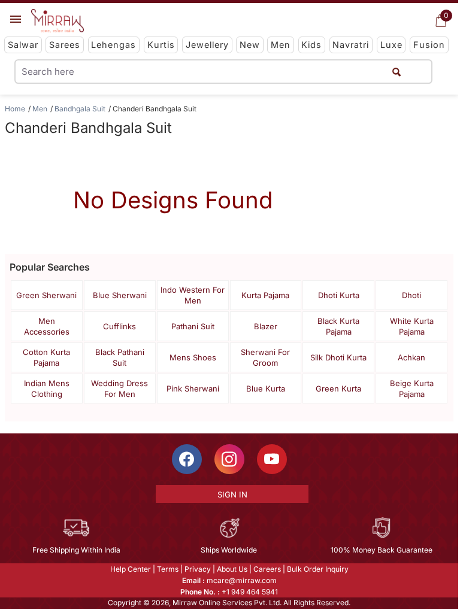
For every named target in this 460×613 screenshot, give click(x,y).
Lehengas (113, 45)
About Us (232, 569)
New (250, 45)
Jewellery (207, 45)
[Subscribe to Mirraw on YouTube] (272, 459)
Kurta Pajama (265, 295)
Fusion (429, 45)
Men (280, 45)
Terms (167, 569)
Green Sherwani (46, 295)
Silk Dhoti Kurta (338, 357)
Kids (311, 45)
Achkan (411, 357)
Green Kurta (338, 388)
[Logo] (57, 21)
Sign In (232, 494)
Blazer (265, 326)
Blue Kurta (265, 388)
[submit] (396, 71)
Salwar (23, 45)
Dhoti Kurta (338, 295)
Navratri (350, 45)
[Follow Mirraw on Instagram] (229, 459)
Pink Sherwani (193, 388)
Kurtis (161, 45)
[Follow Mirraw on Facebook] (187, 459)
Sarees (64, 45)
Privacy (197, 569)
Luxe (391, 45)
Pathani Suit (192, 326)
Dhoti (411, 295)
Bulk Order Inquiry (318, 569)
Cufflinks (119, 326)
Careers (267, 569)
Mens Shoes (193, 357)
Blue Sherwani (120, 295)
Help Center (130, 569)
